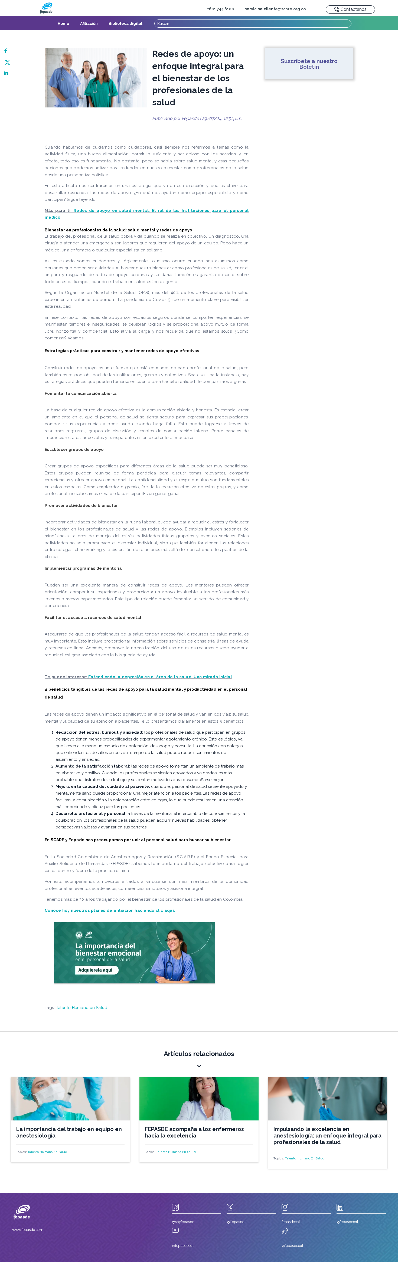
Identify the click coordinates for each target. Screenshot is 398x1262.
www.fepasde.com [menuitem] (27, 1229)
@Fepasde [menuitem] (235, 1222)
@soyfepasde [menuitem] (183, 1222)
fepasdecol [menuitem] (291, 1222)
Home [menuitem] (63, 23)
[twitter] (7, 62)
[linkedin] (7, 73)
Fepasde (190, 118)
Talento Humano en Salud (81, 1007)
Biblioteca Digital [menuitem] (125, 23)
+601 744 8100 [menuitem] (220, 9)
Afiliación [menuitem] (89, 23)
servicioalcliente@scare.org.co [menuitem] (275, 9)
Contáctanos (354, 9)
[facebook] (7, 51)
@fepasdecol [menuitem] (347, 1222)
